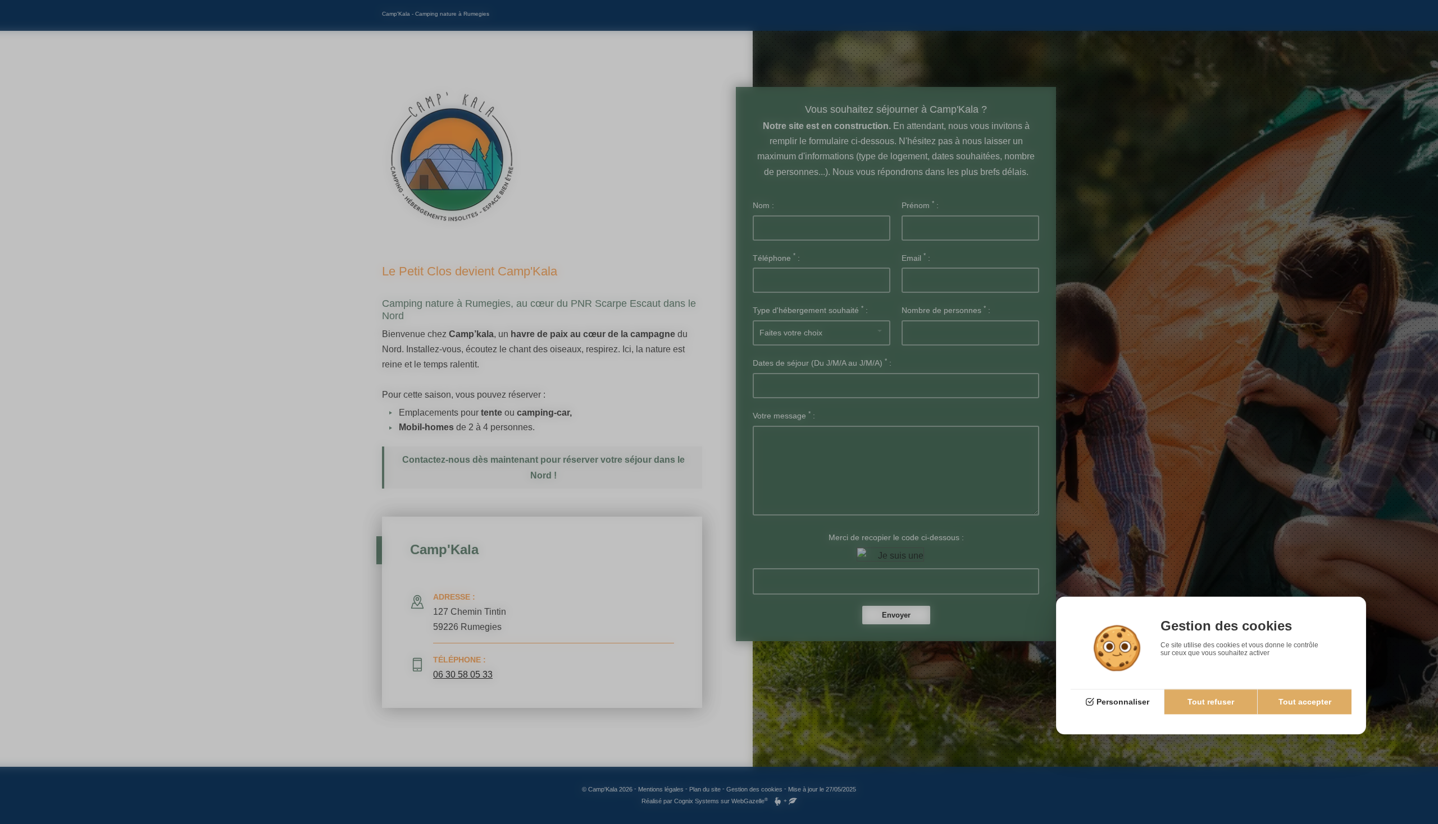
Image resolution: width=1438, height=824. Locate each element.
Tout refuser (1210, 701)
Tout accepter (1304, 701)
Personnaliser (1122, 701)
